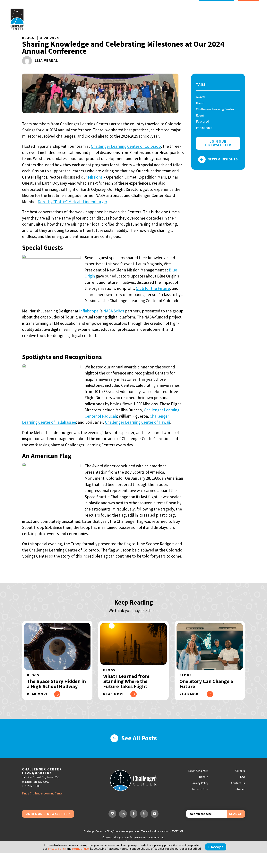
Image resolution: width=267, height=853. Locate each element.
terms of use (80, 848)
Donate (203, 777)
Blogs (28, 38)
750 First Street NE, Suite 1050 (40, 777)
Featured (202, 121)
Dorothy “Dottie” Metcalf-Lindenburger (72, 201)
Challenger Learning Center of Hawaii (137, 422)
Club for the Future (153, 288)
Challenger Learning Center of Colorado (126, 146)
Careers (240, 771)
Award (200, 97)
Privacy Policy (200, 783)
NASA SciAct (113, 311)
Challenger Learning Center (215, 109)
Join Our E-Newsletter (48, 813)
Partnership (204, 127)
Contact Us (238, 783)
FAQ (242, 777)
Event (200, 115)
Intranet (240, 789)
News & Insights (223, 159)
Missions (95, 177)
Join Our (218, 143)
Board (200, 103)
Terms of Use (200, 789)
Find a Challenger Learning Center (43, 793)
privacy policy (57, 848)
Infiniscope (89, 311)
